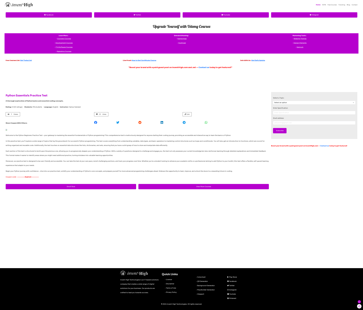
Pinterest (232, 298)
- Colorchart (201, 277)
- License (168, 280)
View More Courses (203, 187)
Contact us (204, 67)
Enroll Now (71, 187)
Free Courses (332, 5)
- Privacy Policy (171, 292)
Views (14, 114)
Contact (354, 5)
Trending (341, 5)
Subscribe (280, 131)
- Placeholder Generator (205, 290)
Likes (102, 114)
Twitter (138, 15)
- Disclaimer (169, 284)
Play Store (233, 277)
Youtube (226, 15)
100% (324, 5)
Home (318, 5)
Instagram (233, 290)
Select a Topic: (278, 98)
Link (188, 114)
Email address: (278, 118)
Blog (348, 5)
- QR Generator (202, 281)
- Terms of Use (170, 288)
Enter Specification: (280, 108)
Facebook (50, 15)
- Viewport (200, 294)
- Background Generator (205, 286)
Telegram (315, 15)
